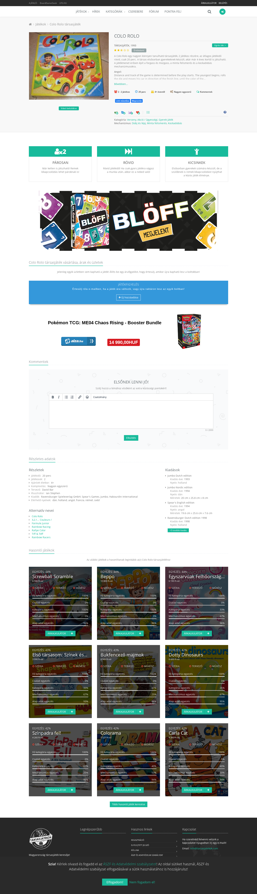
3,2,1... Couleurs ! (41, 519)
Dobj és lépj (139, 123)
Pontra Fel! (173, 11)
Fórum (154, 11)
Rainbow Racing (41, 526)
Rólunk (135, 850)
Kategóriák (114, 11)
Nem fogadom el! (142, 882)
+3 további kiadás (178, 530)
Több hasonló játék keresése (128, 804)
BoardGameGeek (48, 3)
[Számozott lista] (72, 397)
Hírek (96, 11)
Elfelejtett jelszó (140, 845)
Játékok (81, 11)
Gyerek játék (166, 119)
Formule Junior (40, 523)
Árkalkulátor (208, 3)
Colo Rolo (37, 516)
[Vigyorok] (87, 397)
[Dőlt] (59, 397)
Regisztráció (137, 840)
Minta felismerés (157, 123)
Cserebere (135, 11)
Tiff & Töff (37, 533)
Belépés (223, 3)
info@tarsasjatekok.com (204, 848)
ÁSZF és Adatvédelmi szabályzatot (129, 864)
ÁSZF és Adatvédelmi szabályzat (147, 855)
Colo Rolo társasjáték (65, 24)
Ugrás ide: (219, 45)
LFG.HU (63, 3)
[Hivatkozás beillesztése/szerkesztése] (80, 397)
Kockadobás (175, 123)
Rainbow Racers (41, 537)
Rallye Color (38, 530)
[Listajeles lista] (66, 397)
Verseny (131, 119)
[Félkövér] (53, 397)
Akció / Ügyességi (147, 119)
